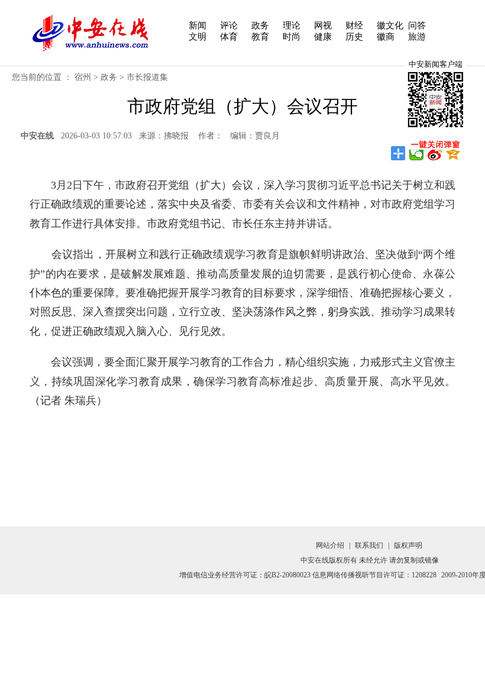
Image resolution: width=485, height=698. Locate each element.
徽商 (386, 36)
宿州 (83, 77)
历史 (354, 36)
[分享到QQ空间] (453, 153)
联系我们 (369, 545)
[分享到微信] (416, 153)
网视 (323, 25)
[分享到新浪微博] (435, 153)
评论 (229, 25)
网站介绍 (330, 545)
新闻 (197, 25)
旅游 (417, 36)
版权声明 (408, 545)
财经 (354, 25)
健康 (323, 36)
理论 (291, 25)
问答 (417, 25)
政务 (260, 25)
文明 (197, 36)
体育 (229, 36)
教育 (260, 36)
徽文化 (390, 25)
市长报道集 (147, 77)
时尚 (291, 36)
